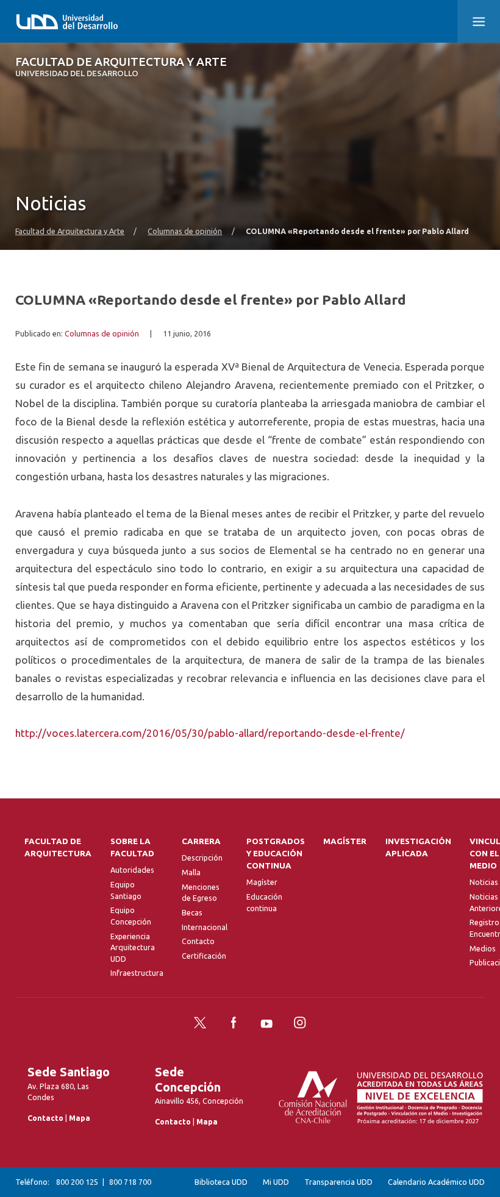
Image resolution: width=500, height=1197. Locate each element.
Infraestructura (136, 972)
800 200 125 (77, 1181)
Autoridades (132, 869)
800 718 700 (130, 1181)
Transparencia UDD (338, 1181)
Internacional (204, 927)
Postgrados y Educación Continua (275, 853)
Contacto (198, 941)
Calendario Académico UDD (436, 1181)
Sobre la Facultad (132, 847)
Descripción (202, 857)
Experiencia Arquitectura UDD (132, 947)
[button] (478, 21)
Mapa (79, 1118)
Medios (483, 948)
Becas (192, 912)
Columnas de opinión (185, 231)
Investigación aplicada (418, 847)
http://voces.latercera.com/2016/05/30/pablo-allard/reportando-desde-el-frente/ (210, 733)
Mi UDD (276, 1181)
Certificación (204, 955)
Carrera (201, 841)
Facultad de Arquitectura (57, 847)
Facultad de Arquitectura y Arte (121, 66)
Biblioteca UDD (221, 1181)
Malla (191, 872)
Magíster (261, 882)
